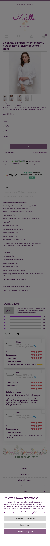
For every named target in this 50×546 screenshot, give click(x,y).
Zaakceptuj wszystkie (25, 532)
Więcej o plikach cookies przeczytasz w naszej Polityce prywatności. (25, 513)
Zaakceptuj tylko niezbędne (25, 519)
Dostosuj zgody (25, 525)
